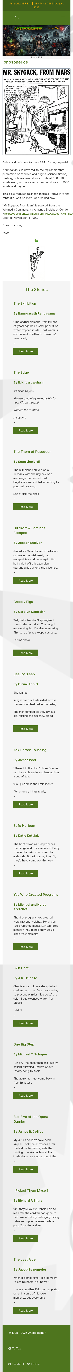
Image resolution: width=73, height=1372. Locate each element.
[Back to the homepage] (16, 18)
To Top (16, 1348)
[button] (63, 18)
